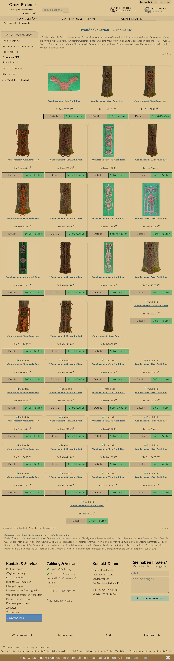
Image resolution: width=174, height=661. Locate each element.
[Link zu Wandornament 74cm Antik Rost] (66, 215)
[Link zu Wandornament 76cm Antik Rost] (23, 156)
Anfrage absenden (150, 598)
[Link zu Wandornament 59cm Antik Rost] (108, 445)
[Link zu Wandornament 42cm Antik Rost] (108, 361)
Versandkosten (14, 612)
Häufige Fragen (14, 586)
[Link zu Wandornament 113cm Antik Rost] (151, 302)
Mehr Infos (141, 657)
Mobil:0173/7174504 (105, 594)
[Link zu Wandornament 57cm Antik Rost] (108, 474)
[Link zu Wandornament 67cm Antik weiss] (87, 502)
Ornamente (24, 23)
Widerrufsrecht (22, 635)
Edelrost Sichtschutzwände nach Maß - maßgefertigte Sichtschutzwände (34, 651)
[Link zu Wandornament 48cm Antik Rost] (65, 474)
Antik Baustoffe (10, 23)
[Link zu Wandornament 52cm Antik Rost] (108, 417)
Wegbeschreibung (15, 573)
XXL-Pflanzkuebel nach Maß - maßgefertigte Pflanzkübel (98, 651)
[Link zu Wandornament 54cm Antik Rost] (151, 274)
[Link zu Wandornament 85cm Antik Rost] (66, 274)
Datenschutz (152, 635)
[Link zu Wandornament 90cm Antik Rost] (107, 97)
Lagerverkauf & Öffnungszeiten (23, 590)
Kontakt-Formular (15, 577)
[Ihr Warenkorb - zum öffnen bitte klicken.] (148, 13)
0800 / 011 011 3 (123, 8)
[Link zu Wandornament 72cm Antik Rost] (23, 389)
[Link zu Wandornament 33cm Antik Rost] (64, 97)
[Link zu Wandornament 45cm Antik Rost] (65, 361)
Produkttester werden (18, 599)
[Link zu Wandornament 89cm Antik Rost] (151, 389)
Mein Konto (165, 2)
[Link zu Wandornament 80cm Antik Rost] (66, 332)
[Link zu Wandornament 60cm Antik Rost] (108, 274)
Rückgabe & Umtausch (18, 582)
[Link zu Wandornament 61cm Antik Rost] (66, 156)
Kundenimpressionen (17, 603)
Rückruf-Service (14, 569)
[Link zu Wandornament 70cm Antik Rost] (150, 97)
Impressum (65, 635)
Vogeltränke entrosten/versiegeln (24, 595)
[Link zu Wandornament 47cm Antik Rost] (108, 156)
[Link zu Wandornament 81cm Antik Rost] (151, 215)
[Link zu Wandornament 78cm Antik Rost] (23, 445)
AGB (108, 635)
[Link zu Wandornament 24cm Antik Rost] (23, 361)
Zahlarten (11, 608)
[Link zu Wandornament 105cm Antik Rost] (108, 332)
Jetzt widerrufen (16, 617)
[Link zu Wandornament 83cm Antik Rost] (151, 156)
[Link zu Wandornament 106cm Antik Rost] (23, 274)
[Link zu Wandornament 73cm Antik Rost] (65, 389)
